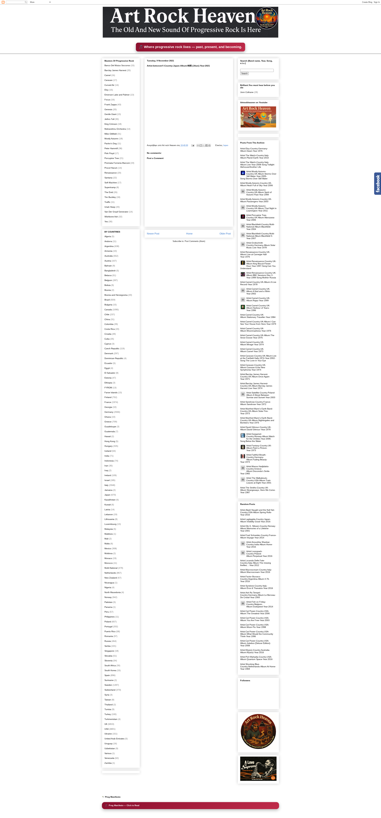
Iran (106, 465)
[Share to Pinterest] (209, 145)
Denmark (108, 353)
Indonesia (109, 461)
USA (106, 729)
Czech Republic (111, 348)
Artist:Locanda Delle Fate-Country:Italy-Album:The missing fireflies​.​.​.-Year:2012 (255, 562)
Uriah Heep (109, 207)
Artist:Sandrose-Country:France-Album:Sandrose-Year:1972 (255, 403)
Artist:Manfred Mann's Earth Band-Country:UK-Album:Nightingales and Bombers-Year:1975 (257, 420)
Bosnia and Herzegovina (116, 295)
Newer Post (153, 233)
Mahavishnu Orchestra (115, 129)
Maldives (108, 534)
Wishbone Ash (111, 216)
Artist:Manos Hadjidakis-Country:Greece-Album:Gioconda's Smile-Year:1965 (255, 470)
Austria (107, 261)
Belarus (108, 275)
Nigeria (107, 587)
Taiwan (107, 699)
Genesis (108, 109)
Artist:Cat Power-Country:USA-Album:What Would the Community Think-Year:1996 (256, 634)
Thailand (108, 704)
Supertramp (110, 187)
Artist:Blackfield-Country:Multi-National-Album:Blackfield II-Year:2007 (260, 236)
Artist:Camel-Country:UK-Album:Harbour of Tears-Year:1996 (258, 307)
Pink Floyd (109, 153)
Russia (107, 641)
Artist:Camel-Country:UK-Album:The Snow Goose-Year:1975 (257, 336)
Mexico (107, 548)
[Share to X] (203, 145)
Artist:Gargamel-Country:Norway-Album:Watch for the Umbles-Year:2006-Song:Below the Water (257, 437)
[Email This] (198, 145)
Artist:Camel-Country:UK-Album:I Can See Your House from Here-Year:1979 (258, 322)
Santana (108, 177)
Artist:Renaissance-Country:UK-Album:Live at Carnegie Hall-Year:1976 (255, 254)
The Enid (108, 192)
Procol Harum (110, 168)
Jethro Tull (109, 119)
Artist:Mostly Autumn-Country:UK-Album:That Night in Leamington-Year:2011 (261, 208)
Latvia (107, 509)
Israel (107, 480)
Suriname (109, 680)
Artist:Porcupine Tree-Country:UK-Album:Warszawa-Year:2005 (260, 217)
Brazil (107, 300)
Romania (108, 636)
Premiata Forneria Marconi (117, 163)
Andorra (108, 241)
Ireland (107, 475)
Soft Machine (110, 182)
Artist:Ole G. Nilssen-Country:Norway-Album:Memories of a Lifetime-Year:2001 (258, 528)
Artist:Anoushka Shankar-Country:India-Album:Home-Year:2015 (259, 544)
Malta (107, 543)
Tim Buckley (110, 197)
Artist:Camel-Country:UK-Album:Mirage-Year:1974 (252, 343)
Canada (108, 309)
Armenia (108, 251)
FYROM (108, 387)
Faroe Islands (110, 392)
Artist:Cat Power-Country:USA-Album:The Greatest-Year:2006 (255, 612)
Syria (106, 695)
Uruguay (108, 743)
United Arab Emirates (114, 738)
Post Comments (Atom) (195, 241)
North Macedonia (112, 592)
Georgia (108, 407)
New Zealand (110, 578)
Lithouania (109, 519)
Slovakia (108, 656)
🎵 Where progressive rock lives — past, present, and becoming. (190, 47)
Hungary (108, 446)
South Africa (110, 665)
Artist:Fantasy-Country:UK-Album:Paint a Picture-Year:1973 (259, 448)
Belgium (108, 280)
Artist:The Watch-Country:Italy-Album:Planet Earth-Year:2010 (254, 156)
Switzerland (109, 690)
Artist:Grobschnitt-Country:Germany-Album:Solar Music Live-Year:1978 (260, 245)
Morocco (108, 563)
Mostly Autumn (111, 138)
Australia (108, 256)
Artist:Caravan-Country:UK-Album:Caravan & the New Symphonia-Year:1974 (253, 367)
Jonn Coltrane (246, 92)
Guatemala (109, 431)
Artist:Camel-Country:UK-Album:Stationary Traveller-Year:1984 (257, 316)
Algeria (107, 236)
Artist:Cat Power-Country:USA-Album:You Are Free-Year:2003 (255, 619)
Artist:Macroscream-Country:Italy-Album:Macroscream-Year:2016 (256, 571)
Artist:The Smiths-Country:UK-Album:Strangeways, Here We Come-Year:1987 (257, 490)
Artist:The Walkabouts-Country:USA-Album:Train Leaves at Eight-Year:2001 (258, 480)
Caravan (108, 80)
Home (189, 233)
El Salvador (109, 373)
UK (105, 724)
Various (107, 753)
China (107, 319)
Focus (107, 99)
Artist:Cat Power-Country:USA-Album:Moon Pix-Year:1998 (254, 626)
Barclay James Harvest (115, 70)
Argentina (109, 246)
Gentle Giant (110, 114)
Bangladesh (110, 270)
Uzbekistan (109, 748)
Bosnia (107, 290)
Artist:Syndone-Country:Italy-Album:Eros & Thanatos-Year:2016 (256, 587)
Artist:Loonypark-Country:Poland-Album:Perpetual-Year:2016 (259, 553)
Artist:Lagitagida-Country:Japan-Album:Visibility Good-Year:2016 (255, 520)
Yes (106, 221)
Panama (108, 607)
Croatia (107, 334)
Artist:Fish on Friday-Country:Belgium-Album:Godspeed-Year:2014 (259, 604)
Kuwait (107, 504)
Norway (108, 597)
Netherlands (110, 573)
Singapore (109, 651)
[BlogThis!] (200, 145)
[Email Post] (192, 145)
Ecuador (108, 363)
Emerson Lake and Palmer (117, 95)
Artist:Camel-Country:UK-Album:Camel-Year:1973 (252, 350)
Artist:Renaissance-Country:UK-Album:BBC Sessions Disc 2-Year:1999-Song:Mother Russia (261, 275)
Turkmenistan (110, 719)
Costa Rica (109, 329)
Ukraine (108, 734)
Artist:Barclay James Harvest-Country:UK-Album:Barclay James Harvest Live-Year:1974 (256, 385)
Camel (107, 75)
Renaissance (110, 173)
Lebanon (108, 514)
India (106, 456)
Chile (106, 314)
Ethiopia (108, 382)
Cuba (107, 339)
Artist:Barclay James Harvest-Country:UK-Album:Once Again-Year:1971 (255, 376)
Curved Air (109, 85)
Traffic (107, 202)
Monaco (108, 558)
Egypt (107, 368)
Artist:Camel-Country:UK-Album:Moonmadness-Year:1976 (255, 329)
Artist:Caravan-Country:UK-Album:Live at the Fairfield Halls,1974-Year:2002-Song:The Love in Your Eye (258, 358)
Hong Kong (109, 441)
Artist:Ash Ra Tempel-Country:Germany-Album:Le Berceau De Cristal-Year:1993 (257, 595)
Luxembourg (110, 524)
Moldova (108, 553)
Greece (107, 421)
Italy (106, 485)
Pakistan (108, 602)
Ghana (107, 417)
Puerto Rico (109, 631)
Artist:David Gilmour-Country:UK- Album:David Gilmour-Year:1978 (255, 428)
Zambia (108, 763)
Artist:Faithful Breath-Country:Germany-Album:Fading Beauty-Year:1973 (253, 458)
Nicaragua (109, 582)
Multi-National (110, 568)
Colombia (108, 324)
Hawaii (107, 436)
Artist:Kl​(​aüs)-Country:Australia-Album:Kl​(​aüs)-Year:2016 (255, 651)
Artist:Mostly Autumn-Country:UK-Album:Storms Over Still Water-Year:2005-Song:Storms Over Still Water (258, 175)
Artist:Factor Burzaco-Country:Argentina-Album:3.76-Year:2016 (255, 579)
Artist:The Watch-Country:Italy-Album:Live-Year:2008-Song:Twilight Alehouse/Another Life (257, 164)
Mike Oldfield (110, 134)
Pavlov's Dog (110, 143)
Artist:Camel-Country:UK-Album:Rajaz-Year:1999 (258, 299)
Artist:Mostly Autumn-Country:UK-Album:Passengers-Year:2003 (256, 200)
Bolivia (107, 285)
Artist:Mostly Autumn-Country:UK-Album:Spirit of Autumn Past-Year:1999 (259, 192)
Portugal (108, 626)
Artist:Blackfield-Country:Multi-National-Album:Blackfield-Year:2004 (260, 226)
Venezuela (109, 758)
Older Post (225, 233)
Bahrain (108, 265)
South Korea (110, 670)
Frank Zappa (110, 104)
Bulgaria (108, 304)
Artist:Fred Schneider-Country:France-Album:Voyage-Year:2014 (258, 536)
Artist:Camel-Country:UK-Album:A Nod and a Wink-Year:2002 (258, 291)
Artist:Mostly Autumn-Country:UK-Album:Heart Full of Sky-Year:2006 (256, 184)
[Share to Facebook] (206, 145)
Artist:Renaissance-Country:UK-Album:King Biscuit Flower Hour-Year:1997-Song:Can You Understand (258, 265)
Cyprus (107, 344)
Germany (108, 412)
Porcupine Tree (111, 158)
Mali (106, 538)
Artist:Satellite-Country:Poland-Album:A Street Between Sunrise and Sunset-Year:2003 (260, 395)
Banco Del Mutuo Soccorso (117, 65)
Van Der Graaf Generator (116, 212)
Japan (225, 145)
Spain (107, 675)
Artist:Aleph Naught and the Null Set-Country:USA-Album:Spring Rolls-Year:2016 (257, 512)
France (107, 402)
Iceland (107, 451)
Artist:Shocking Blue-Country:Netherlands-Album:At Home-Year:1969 (258, 666)
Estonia (107, 378)
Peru (106, 612)
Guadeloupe (110, 426)
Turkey (107, 714)
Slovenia (108, 660)
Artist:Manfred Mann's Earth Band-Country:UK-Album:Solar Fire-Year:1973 (256, 411)
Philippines (109, 617)
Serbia (107, 646)
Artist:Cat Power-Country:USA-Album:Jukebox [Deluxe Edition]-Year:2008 (255, 643)
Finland (107, 397)
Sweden (108, 685)
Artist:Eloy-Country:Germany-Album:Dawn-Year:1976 (254, 149)
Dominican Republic (113, 358)
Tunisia (107, 709)
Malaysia (108, 529)
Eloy (106, 90)
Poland (107, 621)
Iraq (106, 470)
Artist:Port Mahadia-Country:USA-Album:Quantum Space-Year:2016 (256, 658)
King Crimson (110, 124)
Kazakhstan (109, 500)
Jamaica (108, 490)
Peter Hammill (111, 148)
